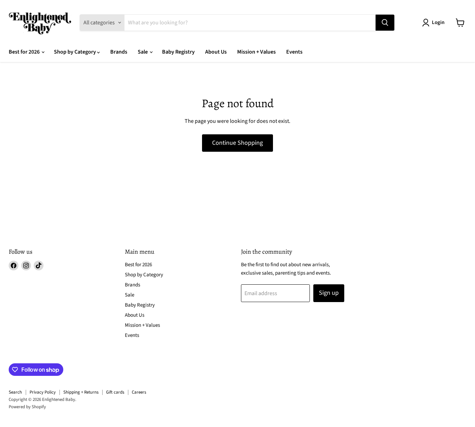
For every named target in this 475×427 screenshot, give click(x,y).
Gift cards (115, 392)
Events (294, 52)
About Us (216, 52)
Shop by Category (75, 52)
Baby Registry (178, 52)
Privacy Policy (43, 392)
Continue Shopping (237, 143)
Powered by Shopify (27, 407)
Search (15, 392)
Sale (143, 52)
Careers (139, 392)
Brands (118, 52)
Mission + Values (256, 52)
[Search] (385, 23)
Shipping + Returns (80, 392)
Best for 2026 (25, 52)
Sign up (329, 292)
